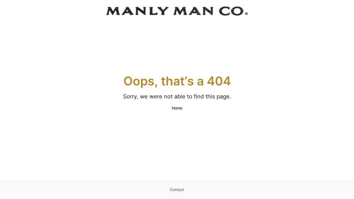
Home (177, 108)
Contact (177, 189)
